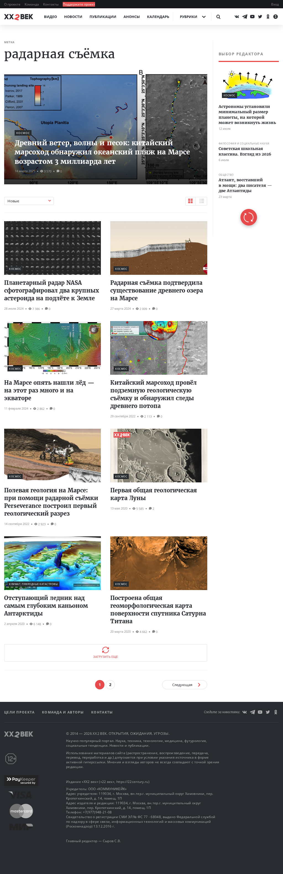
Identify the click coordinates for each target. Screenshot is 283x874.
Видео (50, 16)
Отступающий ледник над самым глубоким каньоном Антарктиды (46, 605)
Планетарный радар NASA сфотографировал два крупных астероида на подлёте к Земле (51, 290)
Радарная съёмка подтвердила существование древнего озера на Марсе (156, 290)
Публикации (103, 16)
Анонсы (132, 16)
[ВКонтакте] (237, 16)
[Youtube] (252, 16)
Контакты (51, 4)
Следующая (182, 684)
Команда (32, 4)
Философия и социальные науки (244, 143)
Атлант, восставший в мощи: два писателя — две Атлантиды (245, 185)
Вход (275, 4)
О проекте (12, 4)
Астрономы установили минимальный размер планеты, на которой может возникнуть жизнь (247, 114)
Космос (23, 133)
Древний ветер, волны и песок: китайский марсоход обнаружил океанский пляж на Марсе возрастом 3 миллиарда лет (102, 152)
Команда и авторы (63, 712)
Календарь (158, 16)
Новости (73, 16)
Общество (226, 175)
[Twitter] (260, 16)
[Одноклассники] (267, 16)
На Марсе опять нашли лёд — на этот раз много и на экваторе (49, 390)
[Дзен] (275, 16)
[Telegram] (244, 16)
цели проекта (20, 712)
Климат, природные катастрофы (33, 584)
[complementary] (246, 138)
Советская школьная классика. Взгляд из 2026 (245, 151)
